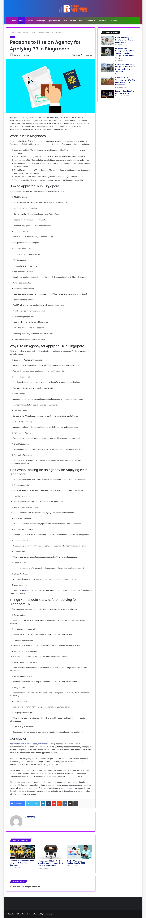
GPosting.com (48, 914)
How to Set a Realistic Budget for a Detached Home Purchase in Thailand (125, 68)
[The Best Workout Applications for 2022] (79, 852)
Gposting (30, 816)
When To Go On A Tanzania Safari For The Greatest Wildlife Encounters (125, 81)
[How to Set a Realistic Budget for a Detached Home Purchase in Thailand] (107, 67)
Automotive (90, 20)
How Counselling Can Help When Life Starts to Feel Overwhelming (125, 39)
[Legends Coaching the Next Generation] (107, 94)
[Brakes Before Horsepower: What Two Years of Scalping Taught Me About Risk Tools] (107, 51)
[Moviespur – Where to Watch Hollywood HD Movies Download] (22, 852)
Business (29, 20)
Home (14, 20)
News (21, 20)
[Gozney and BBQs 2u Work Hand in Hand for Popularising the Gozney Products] (50, 852)
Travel (65, 20)
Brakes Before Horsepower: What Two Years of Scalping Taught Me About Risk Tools (125, 53)
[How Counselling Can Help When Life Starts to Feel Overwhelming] (107, 40)
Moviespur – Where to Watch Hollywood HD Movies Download (22, 863)
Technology (40, 20)
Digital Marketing (54, 20)
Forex (81, 20)
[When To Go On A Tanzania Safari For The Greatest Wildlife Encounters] (107, 80)
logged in (22, 887)
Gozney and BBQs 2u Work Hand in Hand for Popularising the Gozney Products (50, 863)
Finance (73, 20)
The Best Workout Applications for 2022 (76, 862)
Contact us (102, 20)
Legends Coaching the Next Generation (124, 92)
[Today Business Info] (73, 9)
